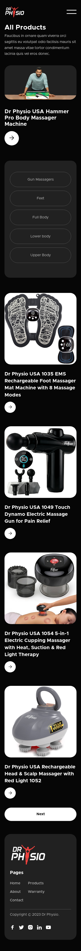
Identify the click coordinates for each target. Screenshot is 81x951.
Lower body (40, 236)
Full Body (40, 217)
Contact (16, 900)
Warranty (36, 891)
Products (36, 883)
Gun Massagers (40, 179)
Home (15, 883)
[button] (71, 12)
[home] (16, 11)
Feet (40, 198)
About (15, 891)
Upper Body (40, 255)
